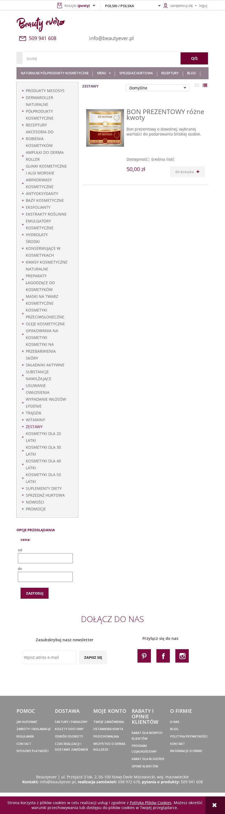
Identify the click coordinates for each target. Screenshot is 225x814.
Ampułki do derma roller (45, 156)
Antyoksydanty (42, 193)
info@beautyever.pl (111, 38)
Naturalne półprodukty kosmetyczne (40, 111)
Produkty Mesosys (45, 90)
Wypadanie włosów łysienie (46, 403)
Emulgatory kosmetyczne (40, 224)
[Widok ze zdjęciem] (197, 85)
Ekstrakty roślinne (46, 214)
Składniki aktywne (45, 365)
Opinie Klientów (145, 766)
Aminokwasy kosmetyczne (40, 183)
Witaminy (35, 419)
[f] (163, 655)
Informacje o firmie (186, 751)
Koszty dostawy (69, 729)
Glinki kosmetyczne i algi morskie (46, 169)
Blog (174, 729)
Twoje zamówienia (108, 722)
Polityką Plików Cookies (150, 802)
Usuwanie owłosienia (37, 389)
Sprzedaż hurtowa (45, 495)
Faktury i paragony (71, 722)
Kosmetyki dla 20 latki (43, 437)
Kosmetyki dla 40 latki (43, 464)
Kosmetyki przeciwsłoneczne (45, 313)
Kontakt (177, 744)
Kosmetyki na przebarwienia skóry (41, 351)
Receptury (36, 125)
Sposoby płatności (32, 751)
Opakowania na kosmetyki (42, 334)
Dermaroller (39, 97)
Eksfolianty (38, 207)
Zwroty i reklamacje (33, 729)
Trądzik (33, 413)
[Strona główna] (47, 24)
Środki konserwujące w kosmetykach (43, 248)
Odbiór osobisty (69, 736)
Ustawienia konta (108, 729)
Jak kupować (26, 722)
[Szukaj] (194, 58)
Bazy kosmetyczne (45, 200)
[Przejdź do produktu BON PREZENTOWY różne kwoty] (105, 128)
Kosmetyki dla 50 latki (43, 478)
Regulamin (25, 736)
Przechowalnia (106, 736)
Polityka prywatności (188, 736)
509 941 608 (192, 781)
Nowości (35, 502)
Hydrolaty (37, 234)
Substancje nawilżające (38, 375)
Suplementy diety (44, 488)
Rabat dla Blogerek (148, 759)
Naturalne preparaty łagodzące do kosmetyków (40, 279)
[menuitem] (54, 73)
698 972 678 (129, 781)
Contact (23, 744)
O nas (174, 722)
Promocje (36, 508)
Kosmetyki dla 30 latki (43, 451)
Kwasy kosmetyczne (47, 262)
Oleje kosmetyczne (45, 323)
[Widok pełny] (205, 85)
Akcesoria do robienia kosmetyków (40, 138)
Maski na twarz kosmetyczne (42, 300)
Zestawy (34, 426)
